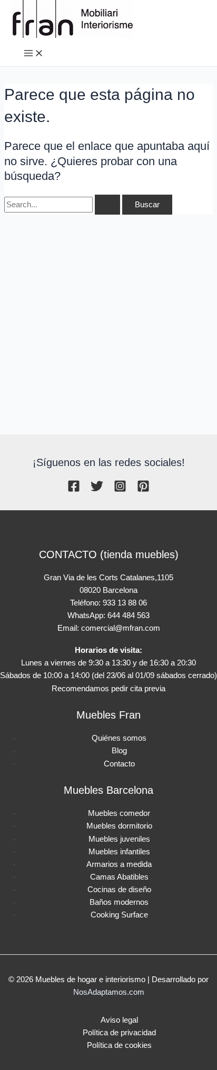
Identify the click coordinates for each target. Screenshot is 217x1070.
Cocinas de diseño (119, 889)
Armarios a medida (119, 864)
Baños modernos (119, 902)
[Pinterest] (143, 490)
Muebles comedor (119, 813)
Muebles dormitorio (119, 826)
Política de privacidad (119, 1032)
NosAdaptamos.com (108, 992)
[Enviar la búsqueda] (107, 205)
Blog (119, 750)
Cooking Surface (119, 915)
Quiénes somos (119, 738)
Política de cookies (119, 1045)
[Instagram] (120, 490)
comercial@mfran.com (120, 628)
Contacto (119, 764)
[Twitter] (97, 490)
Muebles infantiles (119, 851)
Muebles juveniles (119, 839)
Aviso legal (119, 1020)
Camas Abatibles (119, 877)
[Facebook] (73, 490)
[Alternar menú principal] (34, 54)
